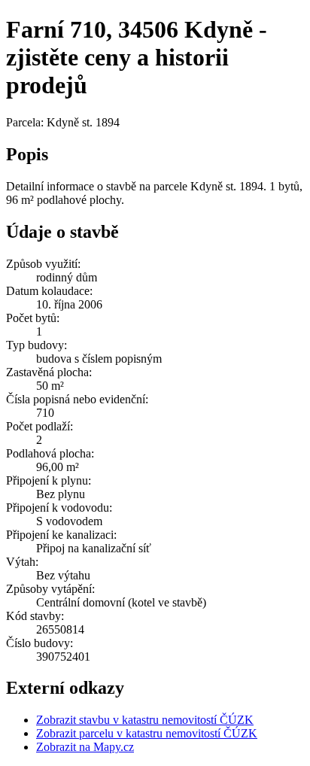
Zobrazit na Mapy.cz (85, 746)
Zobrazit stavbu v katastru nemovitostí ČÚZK (145, 719)
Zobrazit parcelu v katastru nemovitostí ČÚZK (146, 733)
